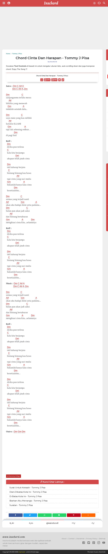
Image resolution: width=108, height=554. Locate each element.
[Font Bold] (59, 79)
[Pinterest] (74, 515)
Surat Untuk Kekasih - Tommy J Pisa (27, 487)
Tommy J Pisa (14, 476)
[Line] (59, 515)
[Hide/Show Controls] (63, 79)
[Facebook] (16, 515)
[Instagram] (98, 542)
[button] (88, 515)
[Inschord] (51, 3)
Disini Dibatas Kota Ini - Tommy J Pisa (27, 492)
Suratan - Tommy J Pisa (21, 505)
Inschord (22, 552)
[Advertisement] (54, 29)
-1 (92, 523)
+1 (73, 523)
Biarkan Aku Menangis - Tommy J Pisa (28, 500)
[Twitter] (30, 515)
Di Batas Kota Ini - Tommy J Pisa (25, 496)
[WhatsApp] (45, 515)
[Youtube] (103, 542)
